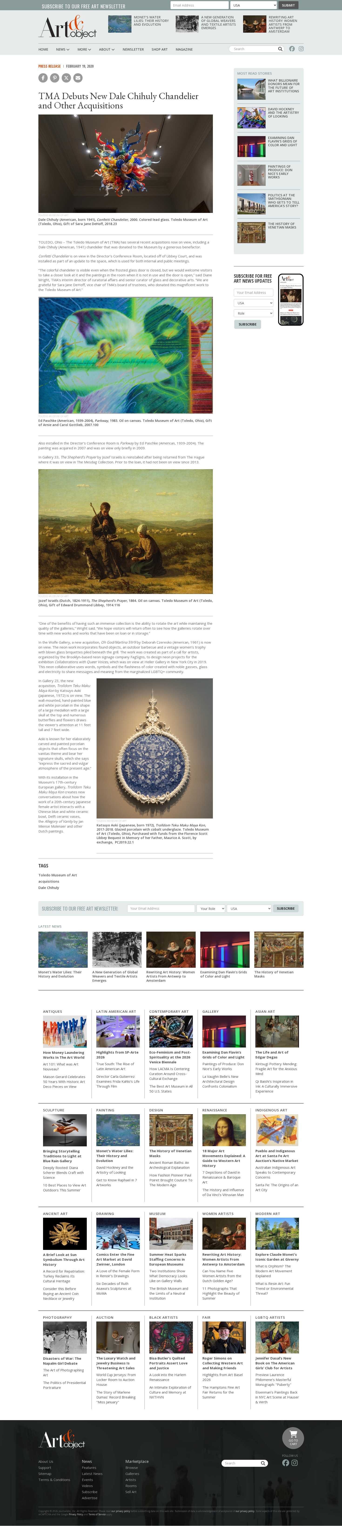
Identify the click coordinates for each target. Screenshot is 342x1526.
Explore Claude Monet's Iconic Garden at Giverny (277, 1257)
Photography (57, 1317)
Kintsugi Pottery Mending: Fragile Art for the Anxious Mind (276, 1068)
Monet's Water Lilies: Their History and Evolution (151, 21)
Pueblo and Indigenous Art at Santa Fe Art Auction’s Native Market (276, 1155)
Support (44, 1467)
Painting (105, 1110)
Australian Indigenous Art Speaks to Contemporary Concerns (275, 1172)
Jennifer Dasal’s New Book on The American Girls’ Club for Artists (275, 1363)
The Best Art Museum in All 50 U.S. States (171, 1088)
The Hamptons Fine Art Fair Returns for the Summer (221, 1392)
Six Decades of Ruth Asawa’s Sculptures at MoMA (113, 1288)
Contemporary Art (169, 1011)
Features (89, 1467)
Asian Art (265, 1011)
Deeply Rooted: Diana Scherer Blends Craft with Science (63, 1172)
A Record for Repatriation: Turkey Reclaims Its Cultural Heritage (64, 1276)
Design (156, 1110)
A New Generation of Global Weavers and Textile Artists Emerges (218, 22)
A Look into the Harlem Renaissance (167, 1377)
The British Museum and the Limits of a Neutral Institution (168, 1293)
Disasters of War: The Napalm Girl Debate (62, 1361)
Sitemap (44, 1473)
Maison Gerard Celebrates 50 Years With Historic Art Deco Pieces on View (64, 1081)
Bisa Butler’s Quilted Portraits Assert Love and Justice (168, 1363)
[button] (43, 78)
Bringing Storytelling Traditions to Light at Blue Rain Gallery (62, 1156)
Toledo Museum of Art (57, 875)
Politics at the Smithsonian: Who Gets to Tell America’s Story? (283, 200)
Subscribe (248, 324)
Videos (87, 1485)
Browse (131, 1467)
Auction (105, 1317)
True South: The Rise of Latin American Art (115, 1066)
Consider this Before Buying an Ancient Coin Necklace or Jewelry (61, 1293)
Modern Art (267, 1213)
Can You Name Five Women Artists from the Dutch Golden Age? (221, 1276)
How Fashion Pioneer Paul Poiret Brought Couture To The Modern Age (170, 1180)
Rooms (131, 1485)
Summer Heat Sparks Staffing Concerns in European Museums (167, 1259)
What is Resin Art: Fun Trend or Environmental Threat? (274, 1288)
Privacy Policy (76, 1514)
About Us (45, 1461)
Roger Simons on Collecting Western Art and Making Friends (222, 1363)
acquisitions (48, 881)
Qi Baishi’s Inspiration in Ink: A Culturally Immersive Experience (276, 1086)
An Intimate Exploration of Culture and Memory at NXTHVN (170, 1392)
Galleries (132, 1473)
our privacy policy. (246, 1511)
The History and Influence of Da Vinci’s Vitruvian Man (223, 1192)
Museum (157, 1213)
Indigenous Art (271, 1110)
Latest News (49, 926)
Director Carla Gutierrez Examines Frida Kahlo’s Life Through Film (118, 1081)
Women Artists (218, 1213)
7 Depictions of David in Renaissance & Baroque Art (221, 1177)
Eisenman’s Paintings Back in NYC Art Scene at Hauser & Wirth (277, 1397)
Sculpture (53, 1110)
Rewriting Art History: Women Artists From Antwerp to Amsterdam (283, 24)
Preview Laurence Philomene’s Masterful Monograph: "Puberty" (273, 1379)
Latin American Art (116, 1011)
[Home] (67, 26)
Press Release (49, 66)
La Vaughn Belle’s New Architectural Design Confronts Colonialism (220, 1081)
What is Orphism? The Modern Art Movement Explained (273, 1271)
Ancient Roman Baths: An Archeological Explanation (169, 1165)
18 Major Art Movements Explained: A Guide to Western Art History (223, 1158)
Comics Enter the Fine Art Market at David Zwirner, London (115, 1259)
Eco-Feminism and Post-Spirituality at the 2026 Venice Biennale (170, 1057)
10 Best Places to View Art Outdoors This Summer (64, 1187)
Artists (130, 1479)
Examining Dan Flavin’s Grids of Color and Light (282, 141)
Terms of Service (97, 1514)
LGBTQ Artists (270, 1317)
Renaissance (214, 1110)
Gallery (210, 1011)
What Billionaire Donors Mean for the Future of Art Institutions (284, 85)
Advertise (89, 1497)
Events (87, 1479)
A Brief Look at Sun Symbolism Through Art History (64, 1259)
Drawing (105, 1213)
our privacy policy (120, 1511)
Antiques (52, 1011)
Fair (206, 1317)
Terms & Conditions (54, 1479)
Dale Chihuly (48, 887)
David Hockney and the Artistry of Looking (283, 112)
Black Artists (163, 1317)
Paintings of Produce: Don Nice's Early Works (280, 171)
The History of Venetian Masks (282, 225)
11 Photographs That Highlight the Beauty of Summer (220, 1293)
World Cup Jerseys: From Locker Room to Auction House (116, 1379)
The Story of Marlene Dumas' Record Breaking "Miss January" (116, 1397)
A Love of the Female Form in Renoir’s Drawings (118, 1273)
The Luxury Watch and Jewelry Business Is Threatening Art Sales (115, 1363)
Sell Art (131, 1491)
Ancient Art (55, 1213)
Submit (288, 5)
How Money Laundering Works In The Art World (63, 1055)
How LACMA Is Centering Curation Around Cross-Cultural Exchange (169, 1073)
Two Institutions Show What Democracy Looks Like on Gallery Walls (168, 1276)
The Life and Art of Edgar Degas (271, 1054)
